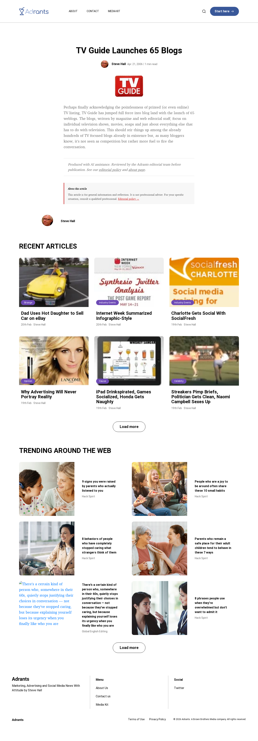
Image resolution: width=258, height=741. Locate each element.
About (73, 11)
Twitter (179, 688)
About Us (102, 688)
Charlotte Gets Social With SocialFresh (198, 316)
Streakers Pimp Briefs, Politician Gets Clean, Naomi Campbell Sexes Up (200, 397)
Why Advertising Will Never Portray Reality (48, 394)
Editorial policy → (128, 198)
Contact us (103, 696)
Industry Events (107, 302)
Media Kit (114, 11)
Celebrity (178, 381)
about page (136, 169)
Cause (102, 381)
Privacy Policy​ (157, 719)
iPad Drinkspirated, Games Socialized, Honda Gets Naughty (123, 397)
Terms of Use (136, 719)
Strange (28, 302)
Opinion (28, 381)
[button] (129, 427)
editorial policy (110, 169)
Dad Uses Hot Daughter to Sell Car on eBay (52, 316)
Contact (93, 11)
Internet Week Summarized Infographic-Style (124, 316)
